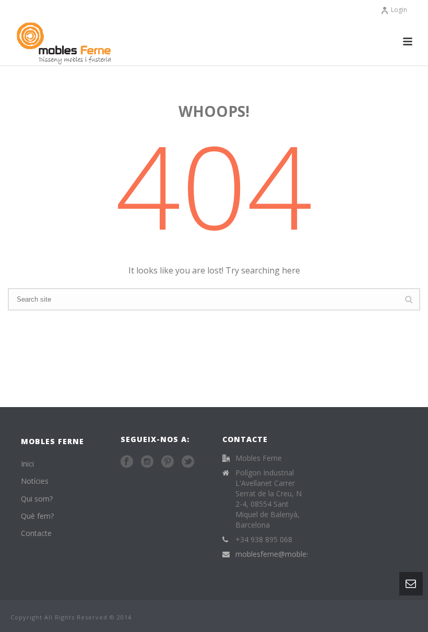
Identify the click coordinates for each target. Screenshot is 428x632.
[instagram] (147, 462)
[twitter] (188, 462)
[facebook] (127, 462)
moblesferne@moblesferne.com (289, 554)
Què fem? (37, 516)
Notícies (35, 481)
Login (399, 9)
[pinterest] (167, 462)
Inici (27, 464)
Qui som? (37, 499)
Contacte (36, 533)
